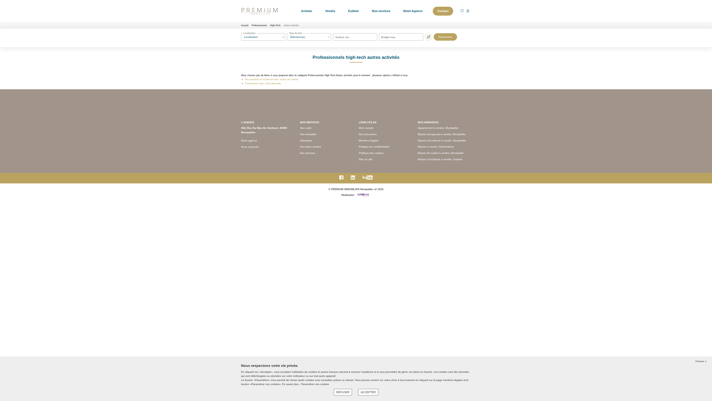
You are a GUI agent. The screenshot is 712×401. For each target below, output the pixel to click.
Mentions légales (369, 140)
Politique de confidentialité (374, 146)
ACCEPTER (368, 392)
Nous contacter (250, 146)
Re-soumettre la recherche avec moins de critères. (272, 79)
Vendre (330, 11)
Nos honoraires (368, 134)
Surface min (342, 37)
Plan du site (366, 159)
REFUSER (343, 392)
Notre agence (249, 140)
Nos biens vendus (310, 146)
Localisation (249, 33)
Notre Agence (413, 11)
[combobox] (263, 36)
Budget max (388, 37)
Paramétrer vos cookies (315, 384)
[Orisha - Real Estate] (363, 194)
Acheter (306, 11)
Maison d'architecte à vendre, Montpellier (442, 140)
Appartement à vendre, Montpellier (438, 127)
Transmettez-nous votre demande (263, 83)
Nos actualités (308, 134)
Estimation (306, 140)
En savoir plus (290, 384)
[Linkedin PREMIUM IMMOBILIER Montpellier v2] (353, 178)
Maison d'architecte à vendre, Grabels (440, 159)
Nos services (381, 11)
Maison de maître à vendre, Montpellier (441, 152)
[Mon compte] (468, 11)
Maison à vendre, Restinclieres (436, 146)
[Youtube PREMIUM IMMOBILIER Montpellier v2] (367, 178)
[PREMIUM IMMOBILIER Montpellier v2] (259, 11)
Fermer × (700, 361)
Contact (443, 11)
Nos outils (306, 127)
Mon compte (366, 127)
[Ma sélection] (462, 11)
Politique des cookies (371, 152)
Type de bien (295, 33)
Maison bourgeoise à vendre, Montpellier (442, 134)
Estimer (353, 11)
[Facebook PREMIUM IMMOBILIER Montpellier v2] (341, 178)
